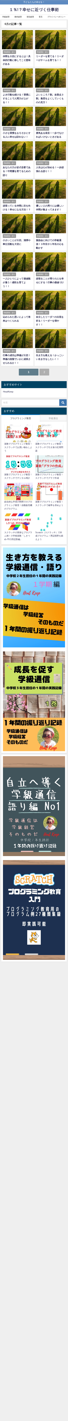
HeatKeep (8, 391)
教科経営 (18, 17)
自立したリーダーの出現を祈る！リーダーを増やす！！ (50, 321)
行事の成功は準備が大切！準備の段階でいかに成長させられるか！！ (17, 359)
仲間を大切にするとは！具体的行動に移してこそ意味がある (17, 60)
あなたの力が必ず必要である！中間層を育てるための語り (17, 171)
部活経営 (30, 17)
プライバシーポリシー (56, 17)
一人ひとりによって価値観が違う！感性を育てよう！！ (17, 282)
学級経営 (6, 17)
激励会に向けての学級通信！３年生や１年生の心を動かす (50, 244)
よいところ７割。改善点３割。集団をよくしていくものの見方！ (50, 98)
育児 (40, 17)
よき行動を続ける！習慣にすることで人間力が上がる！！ (17, 98)
